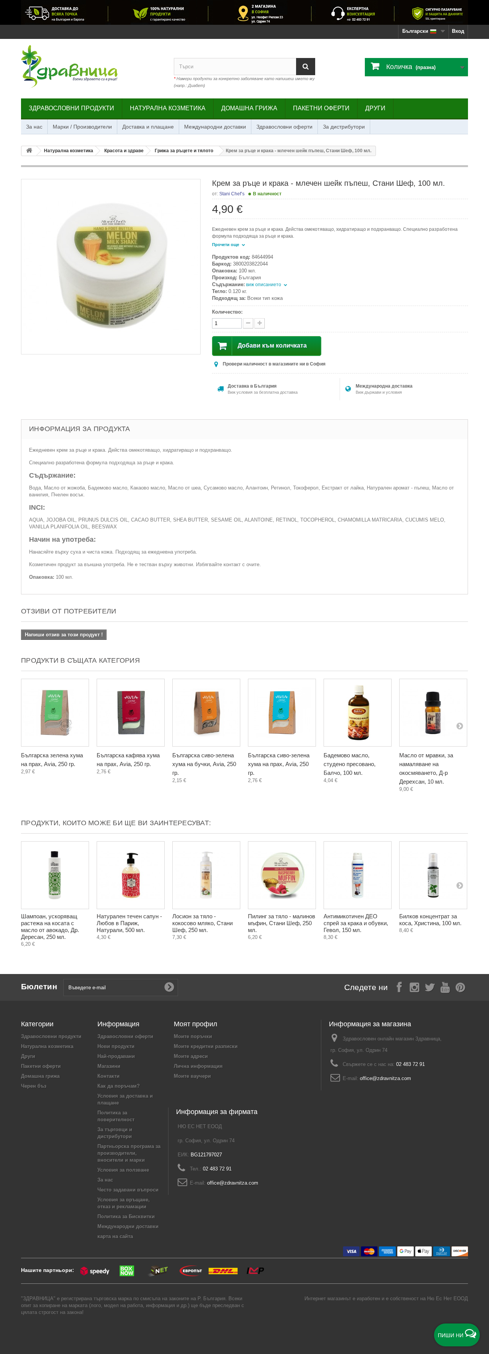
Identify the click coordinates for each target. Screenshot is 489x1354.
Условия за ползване (123, 1170)
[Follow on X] (430, 986)
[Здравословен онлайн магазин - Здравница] (91, 67)
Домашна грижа (249, 108)
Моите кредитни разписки (206, 1046)
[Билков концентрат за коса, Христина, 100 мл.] (433, 875)
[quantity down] (259, 323)
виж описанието (264, 284)
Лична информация (198, 1066)
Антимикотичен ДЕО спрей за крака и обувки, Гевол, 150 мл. (356, 923)
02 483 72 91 (410, 1064)
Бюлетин (39, 986)
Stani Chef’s (231, 193)
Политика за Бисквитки (126, 1216)
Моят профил (195, 1024)
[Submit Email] (169, 987)
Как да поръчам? (118, 1086)
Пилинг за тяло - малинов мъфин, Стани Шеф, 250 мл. (281, 923)
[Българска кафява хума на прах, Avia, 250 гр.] (131, 713)
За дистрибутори (344, 127)
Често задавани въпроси (128, 1190)
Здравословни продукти (71, 108)
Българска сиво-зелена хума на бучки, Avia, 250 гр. (204, 764)
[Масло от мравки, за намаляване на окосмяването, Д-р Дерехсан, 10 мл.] (433, 713)
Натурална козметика (168, 108)
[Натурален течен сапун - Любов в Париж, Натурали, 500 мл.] (131, 875)
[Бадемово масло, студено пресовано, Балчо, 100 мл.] (358, 713)
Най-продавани (116, 1056)
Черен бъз (33, 1086)
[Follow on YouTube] (445, 986)
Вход (458, 31)
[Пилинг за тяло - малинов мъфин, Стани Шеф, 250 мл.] (282, 875)
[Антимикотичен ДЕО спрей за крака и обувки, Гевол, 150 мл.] (358, 875)
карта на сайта (115, 1236)
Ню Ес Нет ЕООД (447, 1298)
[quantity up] (248, 323)
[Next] (459, 725)
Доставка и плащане (148, 127)
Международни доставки (215, 127)
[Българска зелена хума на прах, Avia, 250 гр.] (55, 713)
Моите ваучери (192, 1076)
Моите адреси (191, 1056)
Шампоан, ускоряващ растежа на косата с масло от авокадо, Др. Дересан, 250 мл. (50, 926)
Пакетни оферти (321, 108)
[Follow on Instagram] (414, 986)
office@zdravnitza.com (385, 1078)
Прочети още (226, 244)
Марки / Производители (82, 127)
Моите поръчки (193, 1036)
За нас (34, 127)
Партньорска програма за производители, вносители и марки (128, 1153)
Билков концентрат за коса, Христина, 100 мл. (430, 919)
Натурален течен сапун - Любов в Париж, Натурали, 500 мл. (129, 923)
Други (375, 108)
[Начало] (29, 151)
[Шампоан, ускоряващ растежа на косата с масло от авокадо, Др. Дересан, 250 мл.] (55, 875)
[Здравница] (244, 12)
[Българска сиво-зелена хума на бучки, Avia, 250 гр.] (206, 713)
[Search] (305, 66)
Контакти (108, 1076)
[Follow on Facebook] (399, 986)
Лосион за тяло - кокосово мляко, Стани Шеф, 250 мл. (202, 923)
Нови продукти (115, 1046)
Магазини (108, 1066)
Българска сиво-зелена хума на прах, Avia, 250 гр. (278, 764)
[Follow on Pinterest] (460, 986)
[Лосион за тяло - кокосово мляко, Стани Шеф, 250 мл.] (206, 875)
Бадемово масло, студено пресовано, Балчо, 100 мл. (350, 764)
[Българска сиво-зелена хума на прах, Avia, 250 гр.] (282, 713)
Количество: (227, 312)
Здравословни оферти (284, 127)
